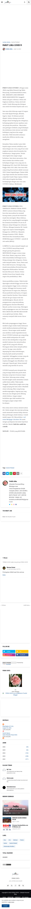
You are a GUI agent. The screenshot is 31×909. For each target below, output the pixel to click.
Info (10, 840)
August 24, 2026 (7, 728)
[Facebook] (4, 473)
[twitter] (9, 504)
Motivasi (15, 840)
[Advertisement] (15, 22)
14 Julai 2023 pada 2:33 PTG (13, 569)
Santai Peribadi (15, 42)
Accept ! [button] (5, 906)
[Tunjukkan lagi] (21, 473)
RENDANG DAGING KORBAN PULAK (19, 818)
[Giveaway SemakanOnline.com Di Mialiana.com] (7, 827)
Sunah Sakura (6, 733)
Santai (5, 843)
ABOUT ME (10, 897)
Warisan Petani (11, 567)
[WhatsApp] (10, 473)
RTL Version (25, 897)
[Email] (17, 473)
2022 (15, 759)
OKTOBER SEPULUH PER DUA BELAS (14, 809)
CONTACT (17, 897)
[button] (2, 2)
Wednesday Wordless (9, 846)
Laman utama (6, 42)
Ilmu (5, 840)
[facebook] (16, 504)
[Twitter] (7, 473)
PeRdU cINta (13, 481)
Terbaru (4, 605)
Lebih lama (26, 605)
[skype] (23, 885)
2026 (15, 747)
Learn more (11, 902)
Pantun (22, 840)
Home (4, 897)
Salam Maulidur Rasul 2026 (10, 735)
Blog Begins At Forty (8, 726)
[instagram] (13, 504)
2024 (15, 753)
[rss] (11, 504)
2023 (15, 756)
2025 (15, 750)
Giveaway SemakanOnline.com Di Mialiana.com (20, 826)
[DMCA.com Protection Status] (7, 865)
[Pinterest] (14, 473)
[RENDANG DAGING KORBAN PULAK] (7, 820)
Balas (4, 575)
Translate (8, 664)
